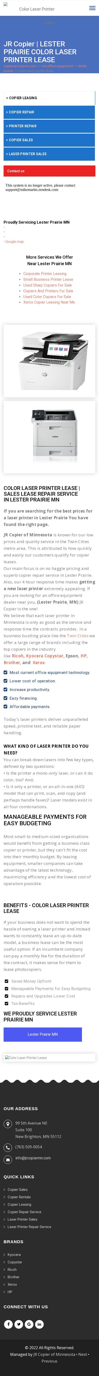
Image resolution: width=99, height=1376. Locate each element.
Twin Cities (77, 635)
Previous (49, 1361)
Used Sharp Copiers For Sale (47, 285)
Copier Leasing (22, 98)
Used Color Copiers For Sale (47, 296)
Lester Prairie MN (43, 1034)
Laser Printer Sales (27, 154)
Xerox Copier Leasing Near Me (49, 302)
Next (82, 1354)
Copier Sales (20, 140)
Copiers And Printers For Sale (48, 291)
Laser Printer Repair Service (29, 1227)
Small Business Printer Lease (48, 279)
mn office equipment (57, 66)
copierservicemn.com (20, 66)
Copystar (15, 1262)
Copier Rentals (19, 1197)
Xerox (39, 662)
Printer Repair (22, 126)
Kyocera (14, 1255)
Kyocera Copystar (44, 656)
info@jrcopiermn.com (33, 1158)
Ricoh (18, 656)
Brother (12, 662)
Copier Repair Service (24, 1212)
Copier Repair (21, 112)
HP (83, 656)
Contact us (16, 171)
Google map (15, 242)
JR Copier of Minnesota (54, 1354)
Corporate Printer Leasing (45, 273)
